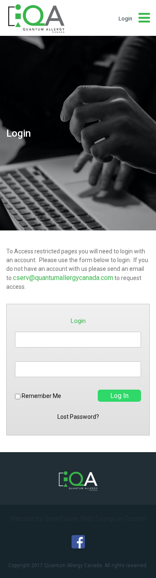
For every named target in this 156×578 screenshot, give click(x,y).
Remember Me (40, 396)
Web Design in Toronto (113, 519)
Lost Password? (78, 416)
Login (125, 18)
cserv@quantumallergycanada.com (63, 278)
